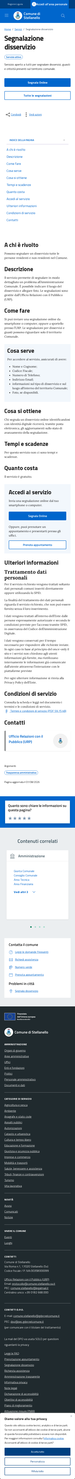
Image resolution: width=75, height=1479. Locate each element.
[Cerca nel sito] (63, 15)
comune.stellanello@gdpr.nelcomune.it (36, 1316)
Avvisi (8, 1206)
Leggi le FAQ (11, 1353)
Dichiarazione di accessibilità (21, 1394)
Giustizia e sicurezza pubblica (22, 1151)
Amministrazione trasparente (22, 1376)
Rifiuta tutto (37, 1471)
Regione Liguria (15, 4)
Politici (8, 1073)
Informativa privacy (15, 1382)
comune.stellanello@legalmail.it (29, 1288)
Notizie (8, 1217)
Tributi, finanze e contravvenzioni (24, 1174)
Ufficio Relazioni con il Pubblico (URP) (26, 739)
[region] (37, 1446)
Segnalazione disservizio (19, 1365)
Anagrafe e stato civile (17, 1116)
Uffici (7, 1062)
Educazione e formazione (19, 1145)
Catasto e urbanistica (17, 1134)
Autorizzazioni (13, 1128)
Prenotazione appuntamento (21, 1359)
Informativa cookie (54, 1438)
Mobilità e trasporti (15, 1163)
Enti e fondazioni (14, 1068)
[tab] (31, 927)
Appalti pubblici (13, 1122)
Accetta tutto (37, 1452)
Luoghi (8, 1243)
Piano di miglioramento (18, 1405)
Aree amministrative (16, 1056)
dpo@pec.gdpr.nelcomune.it (27, 1321)
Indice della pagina (21, 140)
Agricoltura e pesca (15, 1105)
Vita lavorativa (13, 1186)
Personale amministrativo (20, 1079)
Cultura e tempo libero (17, 1139)
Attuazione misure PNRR (19, 1411)
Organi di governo (15, 1050)
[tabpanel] (37, 887)
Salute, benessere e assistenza (23, 1168)
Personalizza (37, 1461)
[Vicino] (71, 1416)
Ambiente (10, 1111)
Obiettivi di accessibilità (18, 1399)
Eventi (8, 1237)
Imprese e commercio (17, 1157)
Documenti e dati (14, 1085)
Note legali (10, 1388)
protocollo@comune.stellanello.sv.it (33, 1284)
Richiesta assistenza (16, 1371)
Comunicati (11, 1211)
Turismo (9, 1180)
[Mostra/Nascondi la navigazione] (6, 15)
